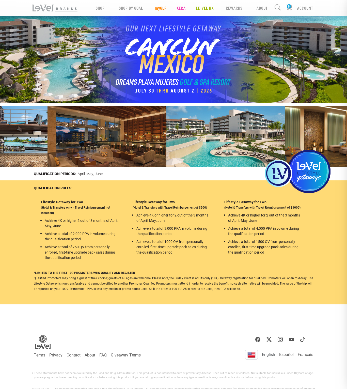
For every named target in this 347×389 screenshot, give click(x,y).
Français (305, 354)
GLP (161, 8)
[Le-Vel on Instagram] (280, 339)
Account (305, 8)
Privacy (55, 354)
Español (286, 354)
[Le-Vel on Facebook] (258, 339)
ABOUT (262, 8)
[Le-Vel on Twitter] (269, 339)
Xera (181, 8)
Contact (74, 354)
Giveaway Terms (126, 354)
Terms (39, 354)
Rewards (234, 8)
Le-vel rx (205, 8)
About (90, 354)
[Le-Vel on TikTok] (302, 339)
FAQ (103, 354)
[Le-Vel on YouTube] (291, 339)
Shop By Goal (131, 8)
